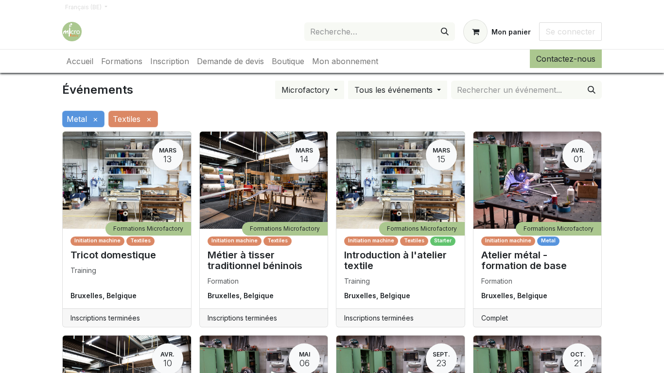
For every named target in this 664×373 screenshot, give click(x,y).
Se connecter (570, 31)
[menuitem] (79, 61)
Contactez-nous (565, 59)
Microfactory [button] (306, 90)
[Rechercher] (445, 31)
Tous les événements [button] (394, 90)
